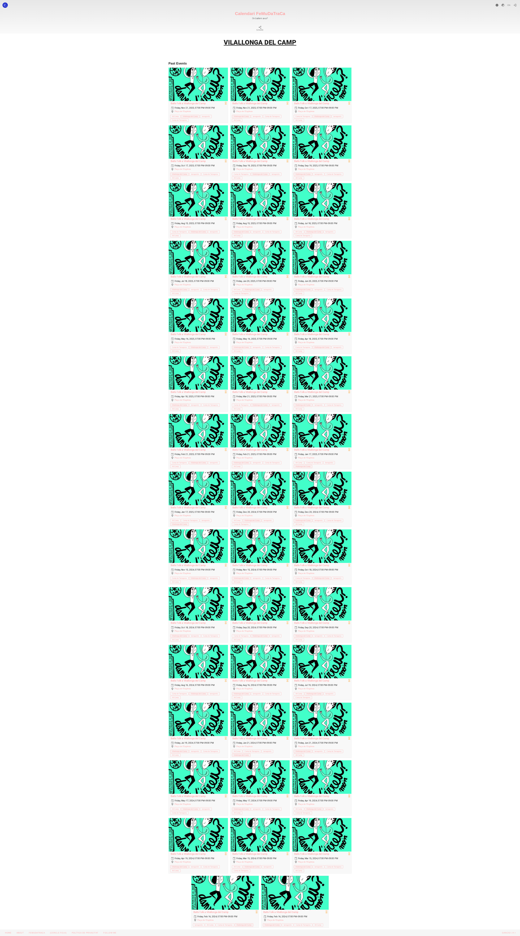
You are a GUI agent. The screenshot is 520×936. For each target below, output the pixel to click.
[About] (497, 5)
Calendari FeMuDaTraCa (260, 13)
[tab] (260, 29)
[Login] (515, 5)
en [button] (509, 5)
